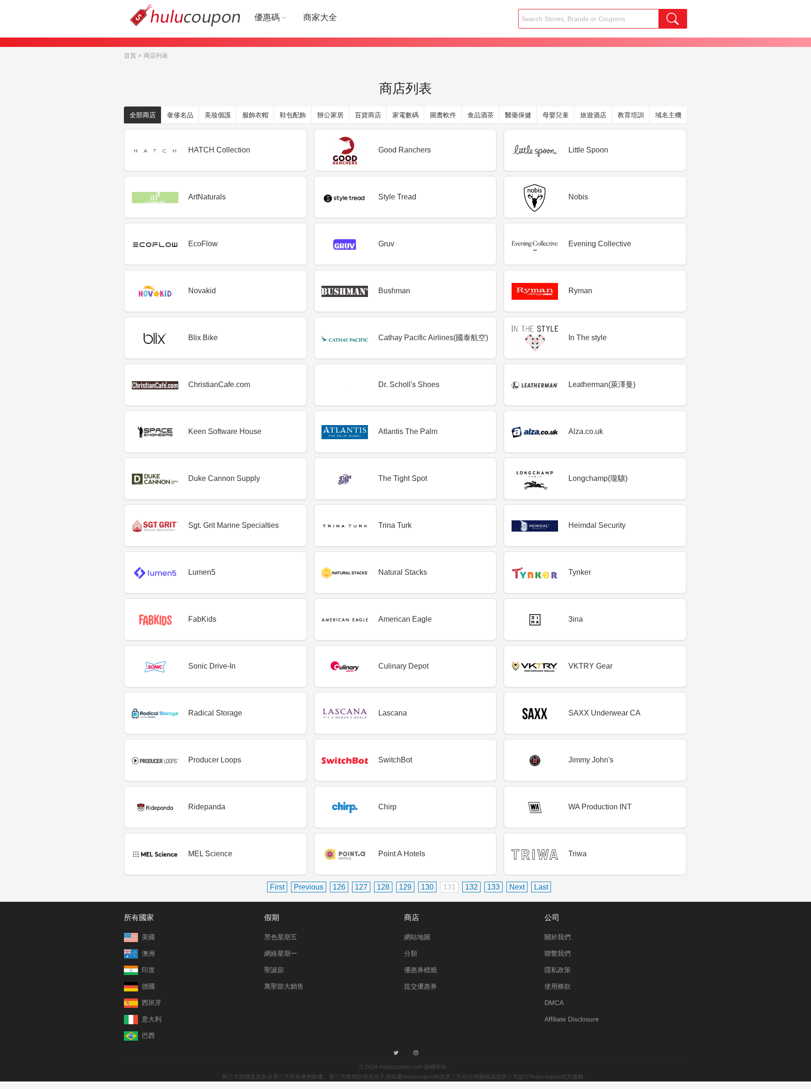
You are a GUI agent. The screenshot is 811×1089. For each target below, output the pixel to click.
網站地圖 (417, 937)
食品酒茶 (480, 115)
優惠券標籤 (420, 970)
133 (493, 887)
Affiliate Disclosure (571, 1019)
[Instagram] (416, 1053)
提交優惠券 (420, 986)
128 (383, 887)
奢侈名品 (180, 115)
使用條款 (557, 986)
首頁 (130, 55)
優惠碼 (267, 17)
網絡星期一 (280, 953)
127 (361, 887)
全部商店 (143, 115)
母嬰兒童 (556, 115)
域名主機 (668, 115)
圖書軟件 (443, 115)
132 (471, 887)
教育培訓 (631, 115)
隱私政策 (557, 970)
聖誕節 (274, 970)
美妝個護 (218, 115)
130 (427, 887)
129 (405, 887)
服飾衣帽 (255, 115)
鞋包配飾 (293, 115)
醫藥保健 (518, 115)
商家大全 (320, 17)
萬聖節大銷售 (284, 986)
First (277, 887)
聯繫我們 (557, 953)
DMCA (554, 1002)
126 (339, 887)
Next (517, 887)
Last (541, 887)
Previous (308, 887)
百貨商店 (368, 115)
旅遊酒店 (593, 115)
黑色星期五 (280, 937)
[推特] (396, 1053)
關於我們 (557, 937)
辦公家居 (330, 115)
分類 (410, 953)
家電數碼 (405, 115)
